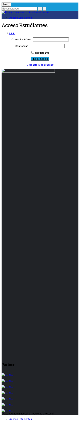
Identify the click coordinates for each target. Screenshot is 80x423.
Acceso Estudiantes (20, 17)
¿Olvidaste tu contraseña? (40, 64)
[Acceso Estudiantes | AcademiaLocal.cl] (25, 12)
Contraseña (21, 46)
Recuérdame (42, 52)
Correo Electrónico (21, 39)
